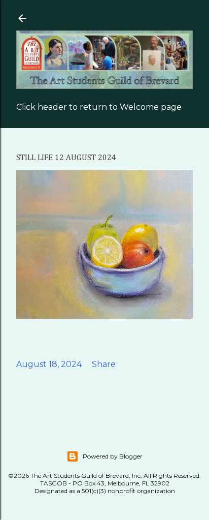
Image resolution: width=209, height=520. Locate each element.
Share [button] (104, 364)
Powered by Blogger (113, 456)
